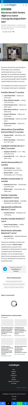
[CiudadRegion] (10, 5)
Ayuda (13, 377)
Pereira (3, 9)
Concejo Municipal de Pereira (14, 281)
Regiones (13, 371)
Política (8, 9)
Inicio (13, 369)
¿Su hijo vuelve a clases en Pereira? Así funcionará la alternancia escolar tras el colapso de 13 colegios (7, 350)
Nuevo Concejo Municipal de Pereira (14, 287)
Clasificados (14, 375)
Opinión (13, 373)
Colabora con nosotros (13, 381)
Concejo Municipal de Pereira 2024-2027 (14, 284)
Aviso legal (13, 383)
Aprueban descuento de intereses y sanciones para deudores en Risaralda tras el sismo (21, 349)
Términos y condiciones (21, 387)
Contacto (13, 379)
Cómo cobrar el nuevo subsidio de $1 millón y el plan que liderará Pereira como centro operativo (7, 330)
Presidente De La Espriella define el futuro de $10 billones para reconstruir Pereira (20, 330)
